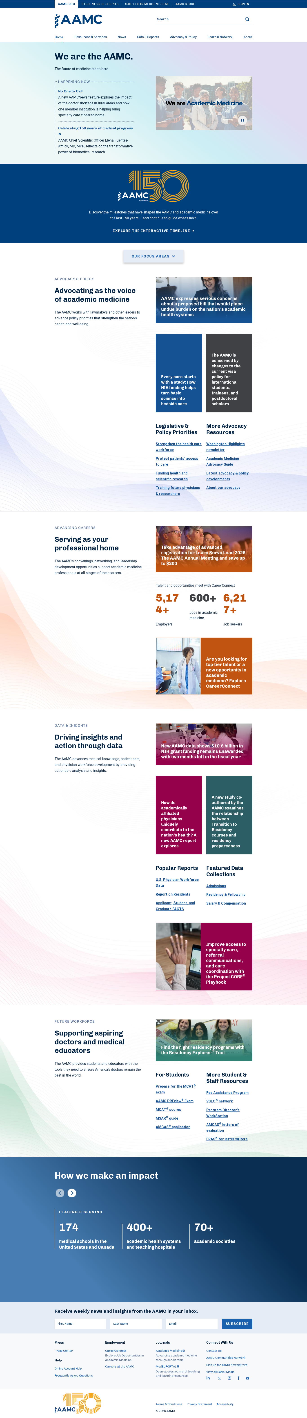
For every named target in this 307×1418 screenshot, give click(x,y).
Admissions (216, 886)
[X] (219, 1379)
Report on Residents (173, 894)
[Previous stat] (60, 1193)
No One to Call (70, 91)
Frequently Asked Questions (74, 1375)
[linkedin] (208, 1379)
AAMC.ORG (66, 4)
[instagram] (229, 1379)
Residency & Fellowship (225, 894)
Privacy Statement (199, 1404)
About (248, 37)
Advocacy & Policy (183, 37)
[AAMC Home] (78, 21)
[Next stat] (72, 1193)
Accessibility (225, 1404)
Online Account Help (68, 1368)
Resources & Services (90, 37)
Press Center (64, 1350)
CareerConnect (115, 1350)
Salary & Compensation (226, 903)
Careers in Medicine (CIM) (147, 4)
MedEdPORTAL (166, 1366)
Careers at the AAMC (119, 1366)
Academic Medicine (169, 1350)
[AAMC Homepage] (78, 1403)
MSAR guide (167, 1118)
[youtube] (247, 1379)
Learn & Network (220, 37)
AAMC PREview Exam (175, 1101)
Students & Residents (100, 4)
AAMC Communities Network (225, 1357)
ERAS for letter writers (227, 1139)
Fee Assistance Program (227, 1092)
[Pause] (242, 120)
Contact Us (214, 1350)
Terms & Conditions (169, 1404)
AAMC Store (185, 4)
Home (59, 37)
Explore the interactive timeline (151, 231)
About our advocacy (223, 487)
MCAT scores (168, 1109)
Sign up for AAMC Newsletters (226, 1365)
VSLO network (219, 1101)
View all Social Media (220, 1372)
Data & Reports (148, 37)
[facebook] (238, 1379)
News (122, 37)
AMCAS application (173, 1127)
